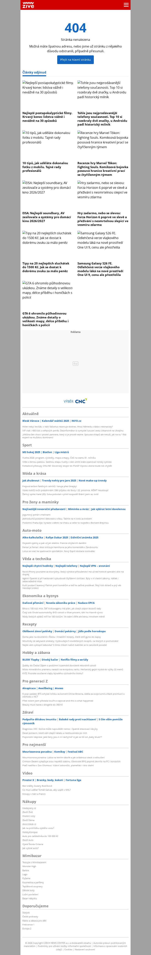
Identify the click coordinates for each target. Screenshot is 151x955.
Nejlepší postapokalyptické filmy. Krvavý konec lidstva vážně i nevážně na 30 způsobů (47, 117)
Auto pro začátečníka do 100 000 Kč (40, 836)
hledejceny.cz (29, 808)
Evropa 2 (26, 928)
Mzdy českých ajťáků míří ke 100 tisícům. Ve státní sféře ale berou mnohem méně (63, 616)
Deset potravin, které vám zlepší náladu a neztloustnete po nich (54, 733)
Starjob (26, 912)
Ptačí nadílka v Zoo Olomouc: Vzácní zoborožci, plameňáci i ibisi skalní (58, 765)
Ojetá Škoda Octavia (32, 844)
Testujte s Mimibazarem (34, 862)
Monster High (29, 866)
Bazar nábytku (29, 898)
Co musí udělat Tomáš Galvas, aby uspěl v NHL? (46, 789)
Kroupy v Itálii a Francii (34, 793)
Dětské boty (28, 890)
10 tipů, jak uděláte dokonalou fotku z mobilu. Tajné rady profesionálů (45, 167)
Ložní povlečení (30, 894)
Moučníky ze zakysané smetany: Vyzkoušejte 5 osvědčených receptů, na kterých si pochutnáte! (70, 640)
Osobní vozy (28, 815)
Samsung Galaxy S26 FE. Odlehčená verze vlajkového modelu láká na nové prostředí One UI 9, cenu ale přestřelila (100, 269)
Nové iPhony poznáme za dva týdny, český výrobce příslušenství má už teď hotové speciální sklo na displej (73, 573)
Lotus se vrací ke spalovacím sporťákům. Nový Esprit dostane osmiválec (58, 551)
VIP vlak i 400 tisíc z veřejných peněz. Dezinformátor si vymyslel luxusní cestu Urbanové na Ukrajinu (72, 430)
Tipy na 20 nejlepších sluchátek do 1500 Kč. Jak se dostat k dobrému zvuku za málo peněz (45, 267)
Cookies (68, 949)
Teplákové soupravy (32, 886)
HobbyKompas (30, 832)
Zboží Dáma (28, 820)
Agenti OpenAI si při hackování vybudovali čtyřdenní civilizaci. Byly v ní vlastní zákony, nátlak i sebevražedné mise (70, 580)
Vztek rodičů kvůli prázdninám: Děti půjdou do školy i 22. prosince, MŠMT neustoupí (65, 490)
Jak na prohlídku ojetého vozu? (38, 828)
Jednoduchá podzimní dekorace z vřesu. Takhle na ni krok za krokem (57, 518)
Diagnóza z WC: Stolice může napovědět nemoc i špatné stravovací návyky (60, 728)
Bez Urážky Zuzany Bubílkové (37, 785)
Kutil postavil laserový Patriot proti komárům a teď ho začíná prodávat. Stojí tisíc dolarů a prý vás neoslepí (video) (71, 586)
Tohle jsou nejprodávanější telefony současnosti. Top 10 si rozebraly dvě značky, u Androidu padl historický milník (102, 119)
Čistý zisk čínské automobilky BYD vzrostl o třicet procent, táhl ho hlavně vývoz (62, 612)
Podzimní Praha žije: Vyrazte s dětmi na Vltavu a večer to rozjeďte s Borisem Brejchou (65, 522)
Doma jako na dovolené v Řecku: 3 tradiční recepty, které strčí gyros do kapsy (61, 636)
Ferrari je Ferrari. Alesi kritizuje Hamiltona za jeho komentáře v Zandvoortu (60, 547)
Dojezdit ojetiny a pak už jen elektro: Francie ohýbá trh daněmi (54, 543)
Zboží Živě (27, 812)
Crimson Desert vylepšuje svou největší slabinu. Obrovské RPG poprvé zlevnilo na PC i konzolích (71, 761)
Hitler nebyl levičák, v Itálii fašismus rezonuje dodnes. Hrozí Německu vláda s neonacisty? (67, 426)
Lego (24, 874)
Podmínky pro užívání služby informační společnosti (64, 946)
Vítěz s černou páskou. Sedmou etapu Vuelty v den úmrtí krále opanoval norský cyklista (66, 461)
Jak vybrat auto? (30, 848)
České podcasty (30, 916)
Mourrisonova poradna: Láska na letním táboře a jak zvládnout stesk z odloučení (63, 757)
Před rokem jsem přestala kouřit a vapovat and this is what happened (57, 700)
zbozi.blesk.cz (29, 824)
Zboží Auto (27, 840)
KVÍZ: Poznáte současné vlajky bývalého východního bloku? (52, 673)
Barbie (25, 870)
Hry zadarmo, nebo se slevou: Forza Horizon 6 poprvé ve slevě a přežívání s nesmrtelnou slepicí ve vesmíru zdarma (102, 219)
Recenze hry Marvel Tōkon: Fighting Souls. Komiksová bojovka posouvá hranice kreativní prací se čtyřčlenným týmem (102, 169)
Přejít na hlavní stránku (75, 59)
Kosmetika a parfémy (33, 882)
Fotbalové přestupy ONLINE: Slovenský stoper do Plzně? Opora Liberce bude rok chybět (67, 465)
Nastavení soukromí (85, 949)
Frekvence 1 (28, 924)
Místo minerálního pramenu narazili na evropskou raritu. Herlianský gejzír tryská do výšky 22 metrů (72, 669)
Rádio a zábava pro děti (34, 920)
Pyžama (26, 878)
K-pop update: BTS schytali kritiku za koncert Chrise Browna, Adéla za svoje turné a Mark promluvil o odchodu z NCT (73, 695)
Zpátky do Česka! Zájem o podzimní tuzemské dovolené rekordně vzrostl (59, 665)
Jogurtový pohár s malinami (36, 514)
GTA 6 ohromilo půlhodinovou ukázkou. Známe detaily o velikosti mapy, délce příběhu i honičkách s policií (45, 319)
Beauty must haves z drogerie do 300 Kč (42, 704)
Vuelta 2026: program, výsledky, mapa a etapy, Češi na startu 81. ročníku (59, 457)
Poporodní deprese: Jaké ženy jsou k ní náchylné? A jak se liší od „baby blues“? (62, 736)
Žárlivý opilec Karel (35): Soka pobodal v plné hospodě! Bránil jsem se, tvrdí (60, 494)
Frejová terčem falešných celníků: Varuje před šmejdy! (49, 486)
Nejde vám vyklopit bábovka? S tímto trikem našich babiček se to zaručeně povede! (64, 644)
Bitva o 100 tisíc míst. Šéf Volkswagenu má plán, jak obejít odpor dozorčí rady (61, 608)
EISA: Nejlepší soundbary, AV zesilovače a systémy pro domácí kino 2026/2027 (46, 217)
